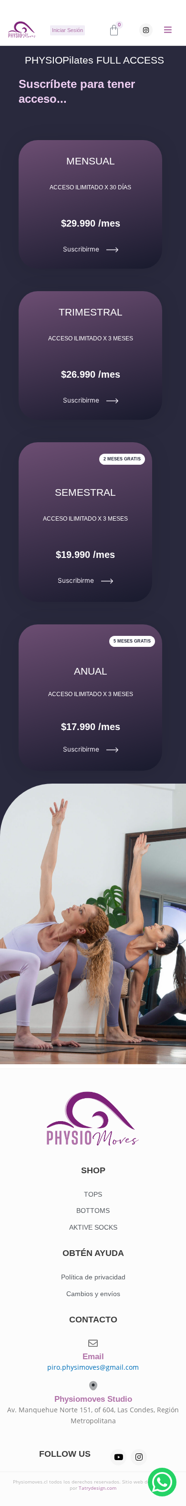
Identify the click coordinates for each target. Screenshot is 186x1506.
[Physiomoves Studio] (93, 1385)
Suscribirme (81, 249)
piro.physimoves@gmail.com (93, 1367)
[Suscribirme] (112, 250)
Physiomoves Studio (93, 1399)
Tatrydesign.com (97, 1487)
